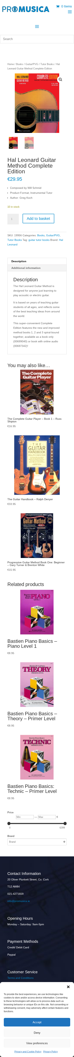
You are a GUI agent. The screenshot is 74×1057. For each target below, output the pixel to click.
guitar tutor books (39, 239)
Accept (37, 1022)
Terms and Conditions (20, 977)
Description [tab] (18, 261)
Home (10, 64)
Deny (37, 1032)
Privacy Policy (50, 1051)
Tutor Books (47, 64)
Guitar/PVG (31, 64)
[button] (68, 987)
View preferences (37, 1043)
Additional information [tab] (26, 267)
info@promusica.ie (18, 901)
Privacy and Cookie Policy (27, 1051)
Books (19, 64)
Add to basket (38, 218)
